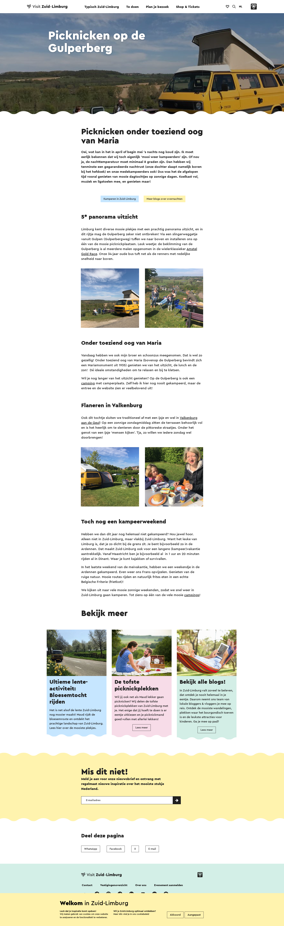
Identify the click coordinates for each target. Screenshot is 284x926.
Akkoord (175, 915)
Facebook (116, 849)
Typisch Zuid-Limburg (101, 7)
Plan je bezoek (157, 7)
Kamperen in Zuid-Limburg (120, 199)
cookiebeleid (143, 914)
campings (191, 595)
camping (88, 383)
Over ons (140, 885)
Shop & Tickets (188, 7)
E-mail (152, 849)
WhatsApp (90, 849)
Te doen (132, 7)
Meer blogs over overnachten (164, 199)
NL (240, 6)
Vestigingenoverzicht (113, 885)
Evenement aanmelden (168, 885)
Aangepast (194, 915)
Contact (87, 885)
